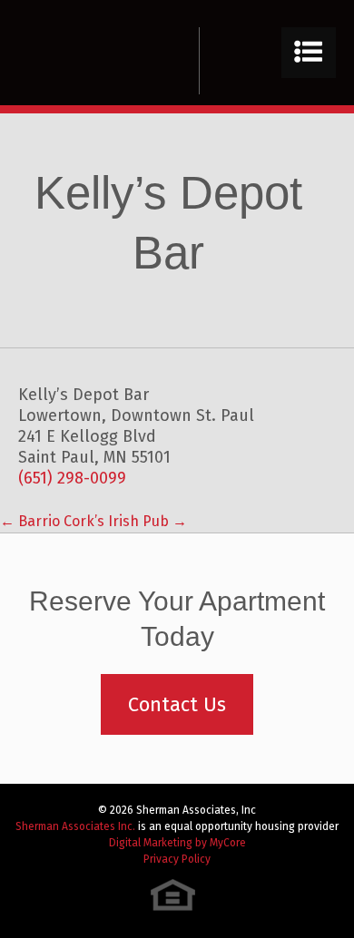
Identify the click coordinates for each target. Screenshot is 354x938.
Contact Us (177, 704)
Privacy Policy (177, 859)
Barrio (30, 521)
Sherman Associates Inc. (75, 826)
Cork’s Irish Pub (125, 521)
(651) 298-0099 (72, 478)
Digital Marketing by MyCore (177, 842)
